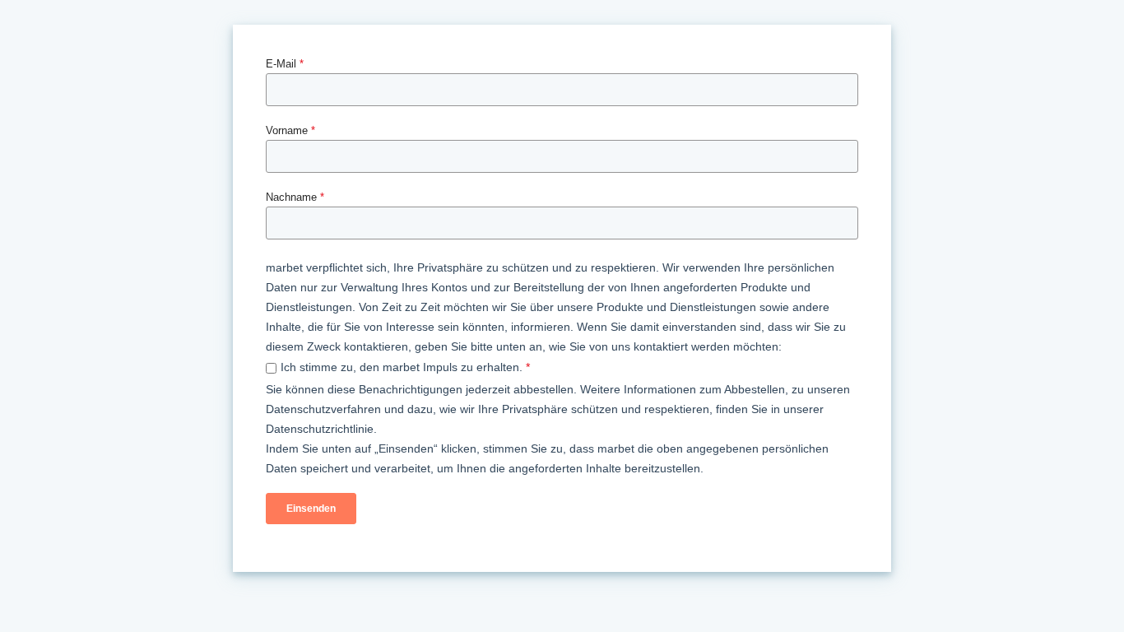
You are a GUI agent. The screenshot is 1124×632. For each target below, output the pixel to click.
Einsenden (311, 508)
